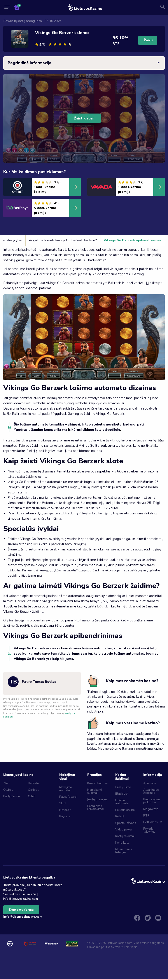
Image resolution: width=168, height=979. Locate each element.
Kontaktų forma (21, 910)
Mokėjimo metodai (65, 788)
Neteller (65, 810)
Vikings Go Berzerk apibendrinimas (132, 240)
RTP (146, 815)
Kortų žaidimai (125, 836)
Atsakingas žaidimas (151, 791)
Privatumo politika (98, 947)
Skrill (62, 803)
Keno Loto (122, 843)
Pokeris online (125, 810)
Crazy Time (123, 787)
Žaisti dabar (84, 118)
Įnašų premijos (97, 799)
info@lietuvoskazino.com (22, 917)
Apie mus (149, 783)
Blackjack (121, 794)
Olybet (8, 790)
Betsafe (33, 783)
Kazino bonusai (97, 783)
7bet (6, 783)
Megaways (150, 809)
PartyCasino (11, 796)
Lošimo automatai (122, 801)
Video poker (123, 829)
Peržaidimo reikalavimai (95, 807)
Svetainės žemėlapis (124, 947)
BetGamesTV (152, 822)
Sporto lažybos (125, 823)
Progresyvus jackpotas (151, 800)
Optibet (33, 790)
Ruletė (119, 816)
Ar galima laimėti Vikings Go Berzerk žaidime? (63, 240)
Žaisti (148, 40)
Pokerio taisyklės (149, 830)
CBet (31, 796)
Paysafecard (68, 797)
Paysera (64, 816)
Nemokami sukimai (94, 791)
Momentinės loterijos (123, 850)
